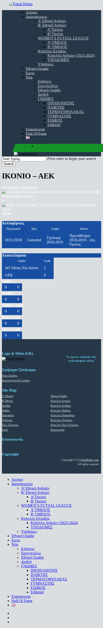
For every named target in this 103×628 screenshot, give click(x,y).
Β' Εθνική (7, 401)
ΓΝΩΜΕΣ (29, 566)
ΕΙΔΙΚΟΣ (38, 588)
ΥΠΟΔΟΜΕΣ (41, 527)
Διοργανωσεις (22, 484)
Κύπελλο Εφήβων (61, 405)
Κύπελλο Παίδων (61, 410)
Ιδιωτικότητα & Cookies (16, 380)
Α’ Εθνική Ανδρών (35, 488)
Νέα (14, 544)
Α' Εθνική (7, 396)
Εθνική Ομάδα (59, 396)
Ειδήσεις (27, 549)
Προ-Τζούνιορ (10, 425)
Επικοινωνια (20, 596)
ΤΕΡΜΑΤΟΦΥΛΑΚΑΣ (49, 579)
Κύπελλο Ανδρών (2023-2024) (54, 523)
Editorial (37, 592)
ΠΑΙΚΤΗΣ (39, 575)
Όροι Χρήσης (9, 375)
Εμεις (15, 540)
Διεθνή (26, 562)
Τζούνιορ (7, 420)
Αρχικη (17, 479)
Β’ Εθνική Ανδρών (35, 492)
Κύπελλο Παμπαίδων (63, 415)
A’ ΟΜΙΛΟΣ (40, 510)
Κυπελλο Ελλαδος (35, 518)
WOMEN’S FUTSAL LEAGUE (46, 505)
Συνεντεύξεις (31, 553)
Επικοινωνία (57, 429)
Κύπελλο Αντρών (60, 401)
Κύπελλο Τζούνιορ (61, 420)
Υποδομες (29, 531)
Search (9, 164)
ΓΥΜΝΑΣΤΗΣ (42, 583)
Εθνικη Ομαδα (22, 536)
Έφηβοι (6, 405)
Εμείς (5, 429)
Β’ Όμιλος (38, 501)
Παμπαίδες (8, 415)
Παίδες (6, 410)
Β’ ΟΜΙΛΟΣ (40, 514)
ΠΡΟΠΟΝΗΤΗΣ (44, 570)
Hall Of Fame (21, 601)
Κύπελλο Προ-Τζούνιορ (64, 425)
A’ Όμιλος (38, 497)
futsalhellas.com (89, 460)
